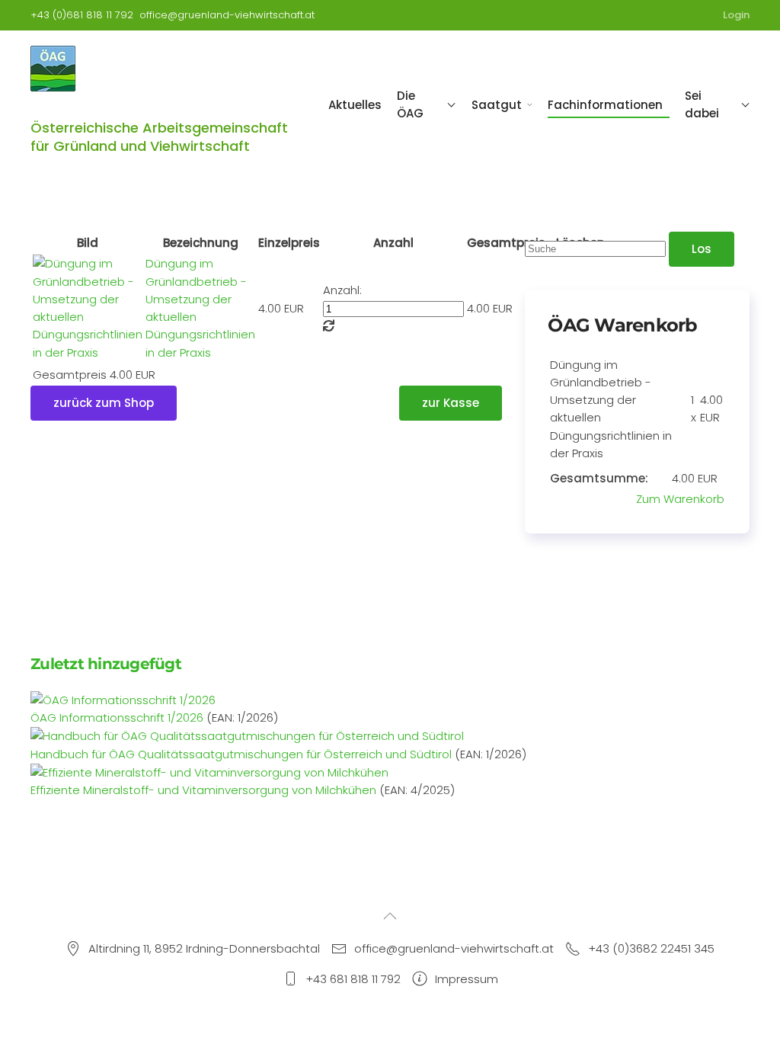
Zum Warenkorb (680, 499)
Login (736, 15)
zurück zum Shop (103, 403)
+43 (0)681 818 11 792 (81, 15)
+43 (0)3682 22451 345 (651, 948)
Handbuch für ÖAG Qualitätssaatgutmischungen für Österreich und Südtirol (241, 754)
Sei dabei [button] (702, 104)
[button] (390, 916)
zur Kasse (450, 403)
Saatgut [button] (497, 105)
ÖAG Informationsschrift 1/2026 (116, 717)
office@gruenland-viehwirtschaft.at (227, 15)
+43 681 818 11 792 (353, 979)
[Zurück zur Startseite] (54, 68)
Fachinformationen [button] (605, 105)
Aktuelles (355, 105)
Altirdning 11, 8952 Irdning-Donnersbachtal (204, 948)
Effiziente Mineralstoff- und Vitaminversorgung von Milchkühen (203, 790)
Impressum (466, 979)
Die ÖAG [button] (410, 104)
